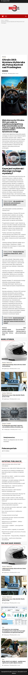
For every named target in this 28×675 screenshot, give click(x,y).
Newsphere (21, 671)
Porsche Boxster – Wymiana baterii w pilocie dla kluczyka (21, 330)
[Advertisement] (14, 40)
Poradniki (8, 423)
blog (3, 627)
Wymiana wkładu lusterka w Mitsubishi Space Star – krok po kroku (7, 331)
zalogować (12, 439)
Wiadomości (9, 362)
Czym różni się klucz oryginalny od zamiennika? (13, 529)
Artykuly (4, 56)
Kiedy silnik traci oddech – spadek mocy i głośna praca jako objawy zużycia (14, 662)
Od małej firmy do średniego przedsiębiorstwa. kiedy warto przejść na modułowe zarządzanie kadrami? (13, 472)
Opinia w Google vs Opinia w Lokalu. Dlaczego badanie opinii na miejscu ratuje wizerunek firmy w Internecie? (13, 499)
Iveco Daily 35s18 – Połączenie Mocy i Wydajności (13, 535)
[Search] (26, 16)
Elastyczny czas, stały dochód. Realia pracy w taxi (13, 468)
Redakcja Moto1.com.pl (13, 73)
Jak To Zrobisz (5, 451)
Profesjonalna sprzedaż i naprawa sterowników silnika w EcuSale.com (12, 426)
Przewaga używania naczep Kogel (10, 515)
